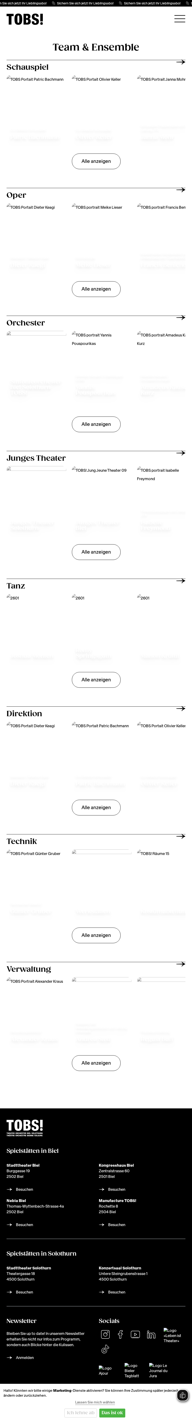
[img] (25, 19)
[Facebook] (120, 1334)
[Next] (180, 62)
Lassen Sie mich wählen (95, 1402)
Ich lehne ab (81, 1413)
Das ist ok (112, 1413)
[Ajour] (109, 1371)
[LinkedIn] (151, 1334)
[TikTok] (105, 1349)
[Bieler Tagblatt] (134, 1370)
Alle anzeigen (96, 161)
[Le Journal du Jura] (160, 1370)
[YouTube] (135, 1334)
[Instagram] (105, 1334)
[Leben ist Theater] (174, 1335)
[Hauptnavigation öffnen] (179, 18)
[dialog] (96, 1402)
